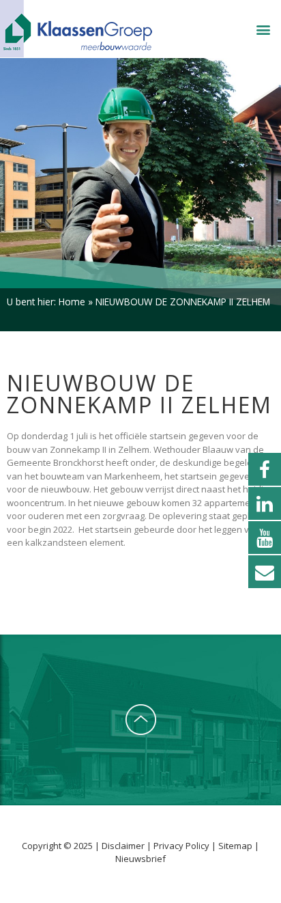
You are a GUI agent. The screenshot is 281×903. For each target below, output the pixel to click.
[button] (263, 29)
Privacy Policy (182, 845)
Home (72, 301)
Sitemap (235, 845)
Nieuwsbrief (140, 858)
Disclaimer (124, 845)
